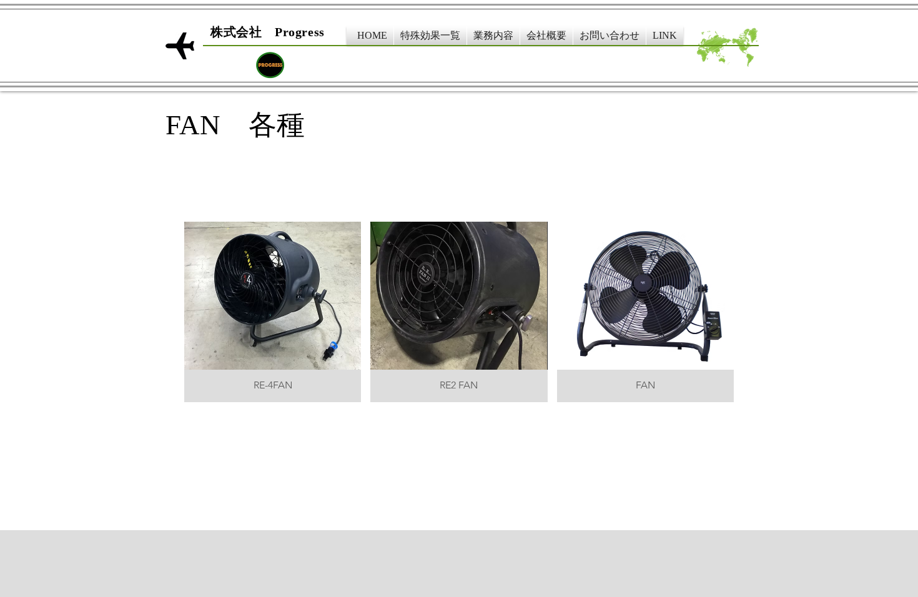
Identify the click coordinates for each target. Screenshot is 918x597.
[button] (430, 35)
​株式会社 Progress (267, 32)
